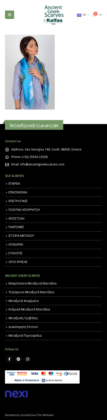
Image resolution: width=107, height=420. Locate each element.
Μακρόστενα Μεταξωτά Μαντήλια (32, 283)
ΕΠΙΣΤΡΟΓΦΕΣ (18, 201)
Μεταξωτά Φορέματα (23, 301)
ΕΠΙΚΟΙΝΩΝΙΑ (17, 192)
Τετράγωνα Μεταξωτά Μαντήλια (31, 292)
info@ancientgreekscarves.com (42, 164)
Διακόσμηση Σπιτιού (23, 327)
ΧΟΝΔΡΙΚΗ (15, 244)
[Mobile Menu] (9, 14)
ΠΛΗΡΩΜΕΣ (16, 227)
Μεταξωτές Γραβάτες (23, 318)
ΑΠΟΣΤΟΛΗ (16, 218)
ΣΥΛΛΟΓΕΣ (15, 253)
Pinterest (18, 359)
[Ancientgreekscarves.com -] (53, 15)
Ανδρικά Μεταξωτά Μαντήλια (29, 309)
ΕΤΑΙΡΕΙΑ (14, 183)
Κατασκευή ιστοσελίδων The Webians (29, 415)
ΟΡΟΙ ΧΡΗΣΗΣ (18, 262)
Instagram (27, 359)
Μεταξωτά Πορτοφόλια (25, 335)
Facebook (9, 359)
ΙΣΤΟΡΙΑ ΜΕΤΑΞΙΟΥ (21, 236)
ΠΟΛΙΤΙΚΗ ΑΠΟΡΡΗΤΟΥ (24, 210)
